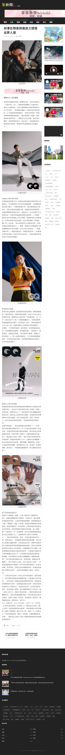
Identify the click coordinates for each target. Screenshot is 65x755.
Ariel (46, 174)
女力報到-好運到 (49, 193)
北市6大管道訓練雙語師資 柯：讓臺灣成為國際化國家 (11, 635)
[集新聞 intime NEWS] (11, 3)
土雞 (46, 189)
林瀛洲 (46, 202)
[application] (53, 70)
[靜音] (58, 74)
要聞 (5, 22)
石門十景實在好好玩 (49, 212)
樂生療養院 (57, 202)
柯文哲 (51, 202)
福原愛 (57, 212)
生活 (11, 22)
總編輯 (19, 36)
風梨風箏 (57, 224)
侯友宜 (56, 177)
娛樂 (18, 22)
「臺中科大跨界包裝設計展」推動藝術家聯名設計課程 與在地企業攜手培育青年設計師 (31, 683)
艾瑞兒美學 (55, 215)
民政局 (46, 205)
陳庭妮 (56, 221)
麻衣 (46, 227)
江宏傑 (51, 205)
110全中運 (47, 170)
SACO (56, 174)
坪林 (50, 189)
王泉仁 (53, 208)
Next (61, 152)
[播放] (46, 74)
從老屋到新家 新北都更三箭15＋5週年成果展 (21, 691)
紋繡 (46, 215)
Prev (45, 152)
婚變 (56, 193)
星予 (60, 199)
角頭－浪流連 (58, 218)
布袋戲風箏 (55, 196)
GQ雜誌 (13, 625)
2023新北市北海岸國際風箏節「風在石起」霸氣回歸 (53, 151)
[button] (53, 70)
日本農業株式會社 (53, 199)
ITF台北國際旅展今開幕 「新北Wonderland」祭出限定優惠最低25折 (27, 677)
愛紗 (46, 199)
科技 (31, 22)
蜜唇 (52, 218)
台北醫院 (54, 180)
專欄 (50, 22)
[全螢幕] (61, 74)
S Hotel (46, 177)
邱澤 (19, 625)
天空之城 (55, 189)
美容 (37, 22)
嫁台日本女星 (48, 196)
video (52, 177)
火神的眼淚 (57, 205)
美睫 (50, 215)
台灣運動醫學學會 (49, 186)
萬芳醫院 (47, 218)
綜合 (3, 738)
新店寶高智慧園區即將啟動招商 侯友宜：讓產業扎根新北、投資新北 (31, 635)
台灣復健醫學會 (48, 183)
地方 (44, 22)
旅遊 (24, 22)
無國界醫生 (47, 208)
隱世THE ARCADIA (49, 224)
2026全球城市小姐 (56, 170)
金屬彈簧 (51, 221)
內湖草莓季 (47, 180)
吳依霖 (56, 186)
